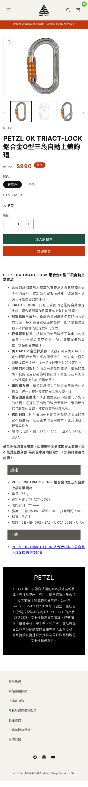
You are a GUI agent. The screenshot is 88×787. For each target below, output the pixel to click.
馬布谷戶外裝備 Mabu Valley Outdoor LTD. (49, 773)
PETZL (8, 128)
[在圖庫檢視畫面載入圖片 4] (66, 111)
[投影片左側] (4, 112)
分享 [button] (10, 205)
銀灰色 (12, 184)
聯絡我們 (15, 720)
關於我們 (15, 681)
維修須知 (15, 739)
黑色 (33, 185)
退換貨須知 (16, 701)
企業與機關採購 (19, 730)
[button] (8, 10)
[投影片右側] (83, 112)
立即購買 (44, 251)
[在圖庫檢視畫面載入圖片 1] (20, 111)
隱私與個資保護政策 (23, 710)
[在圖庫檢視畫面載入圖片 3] (44, 111)
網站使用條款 (18, 691)
